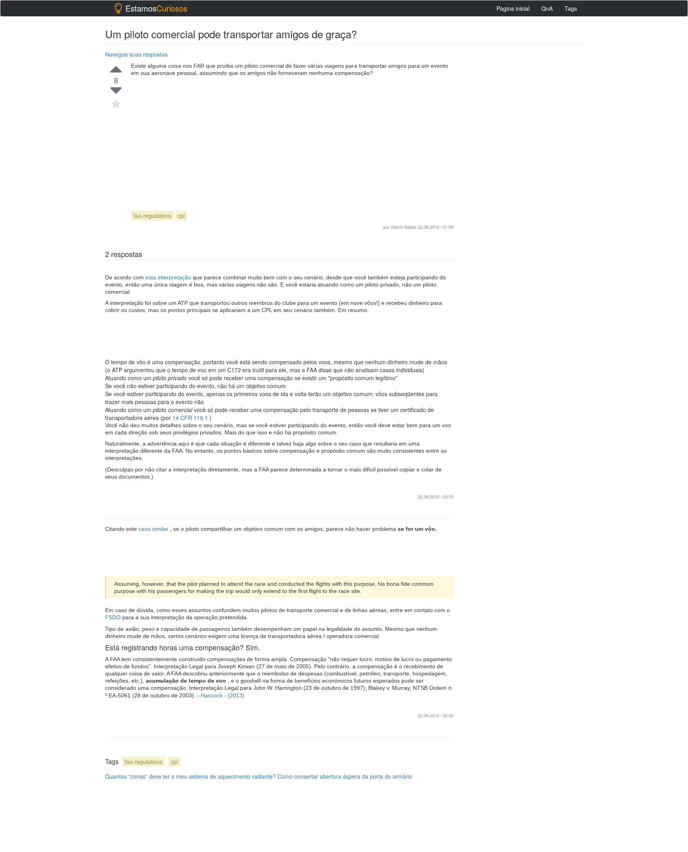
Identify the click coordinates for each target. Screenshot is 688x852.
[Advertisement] (292, 136)
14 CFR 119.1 (190, 418)
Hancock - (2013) (222, 695)
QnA (547, 8)
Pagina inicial (513, 8)
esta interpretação (169, 277)
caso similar (154, 529)
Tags (571, 8)
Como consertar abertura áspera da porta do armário (345, 776)
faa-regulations (152, 216)
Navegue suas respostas (136, 54)
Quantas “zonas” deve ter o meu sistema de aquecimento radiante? (190, 776)
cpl (181, 216)
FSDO (113, 617)
